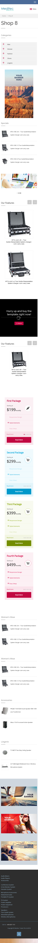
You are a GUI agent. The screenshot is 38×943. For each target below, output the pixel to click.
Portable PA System (7, 897)
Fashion (9, 54)
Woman (9, 49)
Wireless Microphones (8, 917)
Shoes (9, 58)
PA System (4, 900)
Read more (10, 434)
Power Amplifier (6, 902)
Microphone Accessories (9, 892)
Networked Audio (6, 895)
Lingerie (9, 63)
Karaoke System (6, 889)
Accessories (5, 880)
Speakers (4, 910)
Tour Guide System (7, 912)
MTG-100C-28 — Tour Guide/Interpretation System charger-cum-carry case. (19, 242)
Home (4, 16)
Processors (4, 907)
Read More (19, 440)
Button (20, 323)
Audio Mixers (5, 876)
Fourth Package (15, 555)
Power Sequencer (7, 905)
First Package (14, 400)
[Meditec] (7, 9)
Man (8, 44)
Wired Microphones (7, 915)
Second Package (15, 452)
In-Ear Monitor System (8, 887)
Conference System (7, 885)
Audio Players (5, 878)
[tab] (19, 44)
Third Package (14, 504)
